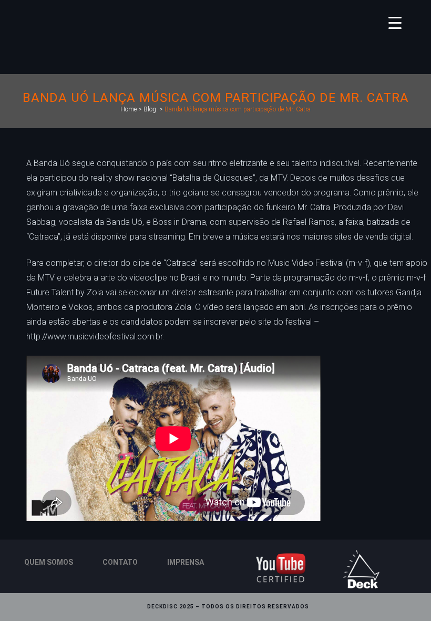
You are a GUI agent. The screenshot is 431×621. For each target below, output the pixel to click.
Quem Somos (48, 562)
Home (128, 109)
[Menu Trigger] (395, 22)
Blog (149, 109)
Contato (120, 562)
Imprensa (185, 562)
